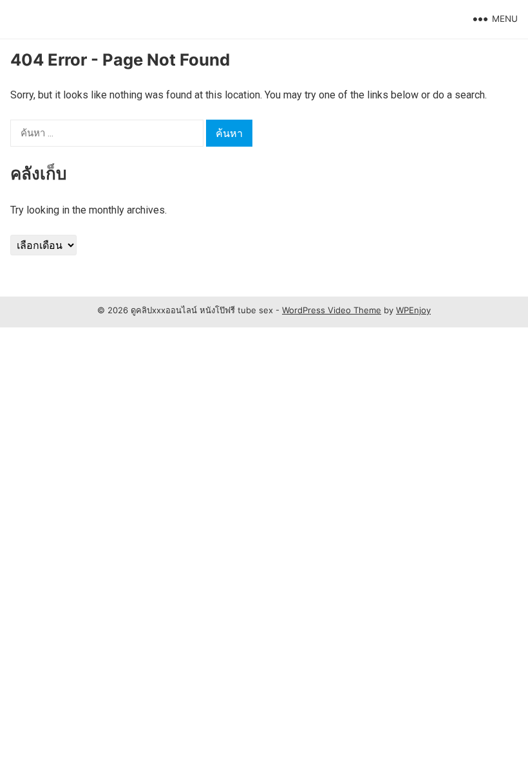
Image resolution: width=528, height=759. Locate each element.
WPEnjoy (413, 310)
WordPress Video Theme (331, 310)
